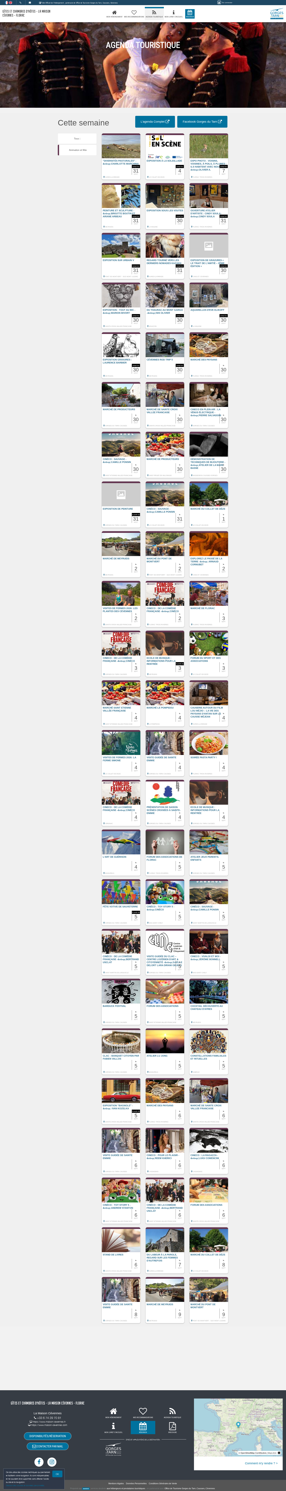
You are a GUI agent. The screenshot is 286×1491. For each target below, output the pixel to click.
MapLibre (272, 1452)
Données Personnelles (136, 1483)
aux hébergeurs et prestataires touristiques (126, 1488)
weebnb (86, 1489)
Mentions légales (116, 1483)
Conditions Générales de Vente (163, 1483)
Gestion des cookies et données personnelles (25, 1485)
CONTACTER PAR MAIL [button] (49, 1446)
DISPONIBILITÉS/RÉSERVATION (47, 1436)
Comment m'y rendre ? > (261, 1463)
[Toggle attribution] (279, 1453)
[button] (121, 158)
